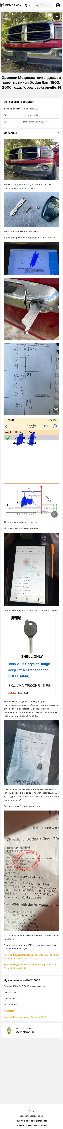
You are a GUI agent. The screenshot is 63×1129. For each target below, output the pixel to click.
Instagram (9, 1010)
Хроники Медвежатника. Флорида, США (25, 1017)
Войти (58, 5)
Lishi (54, 237)
